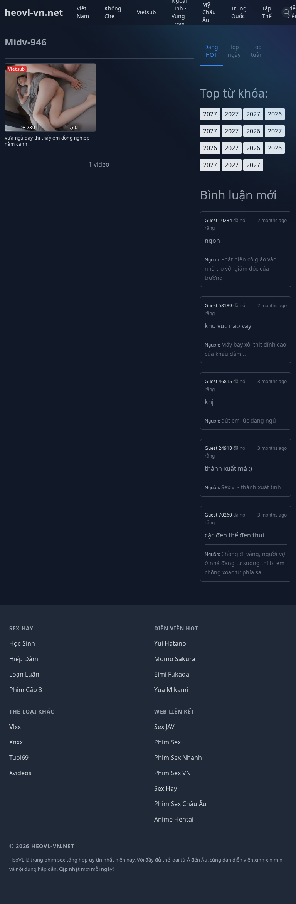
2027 (210, 114)
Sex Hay (165, 788)
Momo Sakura (174, 659)
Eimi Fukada (171, 674)
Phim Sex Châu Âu (180, 804)
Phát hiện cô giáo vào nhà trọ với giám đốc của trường (240, 268)
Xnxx (16, 742)
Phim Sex (167, 742)
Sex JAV (164, 726)
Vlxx (15, 726)
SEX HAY (21, 628)
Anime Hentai (173, 819)
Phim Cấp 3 (25, 689)
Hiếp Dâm (23, 659)
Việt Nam (83, 12)
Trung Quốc (239, 12)
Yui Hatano (170, 643)
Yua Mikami (171, 689)
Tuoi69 (19, 757)
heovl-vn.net (34, 12)
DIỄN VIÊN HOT (176, 628)
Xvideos (20, 773)
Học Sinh (22, 643)
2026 (275, 114)
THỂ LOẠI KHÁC (31, 711)
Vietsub (146, 12)
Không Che (112, 12)
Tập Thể (267, 12)
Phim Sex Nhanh (178, 757)
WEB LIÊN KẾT (174, 711)
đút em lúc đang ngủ (248, 420)
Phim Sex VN (172, 773)
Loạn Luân (24, 674)
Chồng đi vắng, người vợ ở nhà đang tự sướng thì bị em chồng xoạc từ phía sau (245, 563)
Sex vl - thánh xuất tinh (251, 487)
